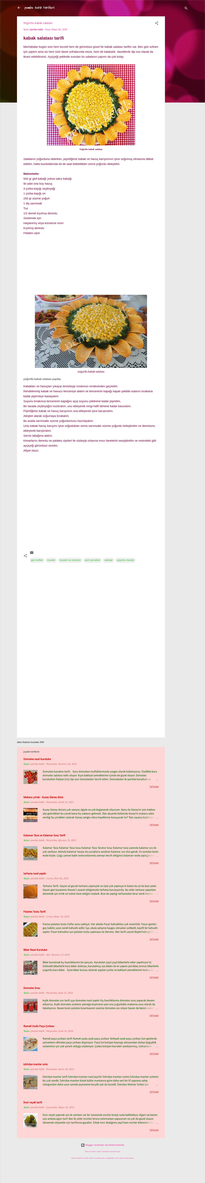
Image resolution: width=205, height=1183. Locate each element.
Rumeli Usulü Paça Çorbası (38, 1026)
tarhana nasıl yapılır (34, 873)
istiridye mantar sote (35, 1064)
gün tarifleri (37, 560)
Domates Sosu (31, 988)
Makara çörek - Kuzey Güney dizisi (43, 797)
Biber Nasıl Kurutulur (35, 950)
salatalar (108, 560)
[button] (157, 23)
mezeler (51, 560)
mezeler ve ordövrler (70, 560)
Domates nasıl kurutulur (37, 759)
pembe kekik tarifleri (40, 7)
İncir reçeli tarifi (32, 1102)
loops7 (99, 1152)
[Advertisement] (178, 67)
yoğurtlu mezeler (125, 560)
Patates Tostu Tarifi (34, 911)
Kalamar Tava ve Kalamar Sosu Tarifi (44, 835)
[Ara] (186, 9)
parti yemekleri (92, 560)
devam (154, 787)
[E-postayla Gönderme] (32, 554)
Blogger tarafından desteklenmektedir (104, 1145)
